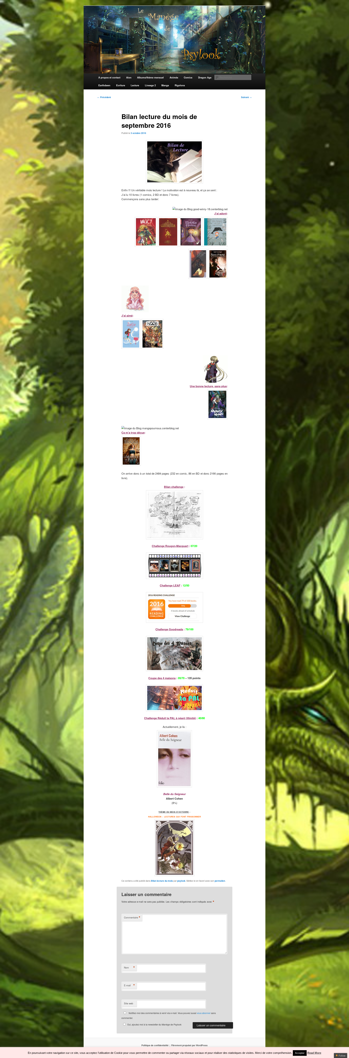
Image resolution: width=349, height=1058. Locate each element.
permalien (220, 880)
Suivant (246, 97)
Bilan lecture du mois (162, 880)
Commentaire (132, 917)
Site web (128, 1003)
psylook (181, 880)
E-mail (129, 985)
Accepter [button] (299, 1053)
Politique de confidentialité (155, 1045)
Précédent (104, 97)
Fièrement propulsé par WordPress (189, 1045)
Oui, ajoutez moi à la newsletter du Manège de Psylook (154, 1024)
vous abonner (203, 1013)
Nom (129, 967)
